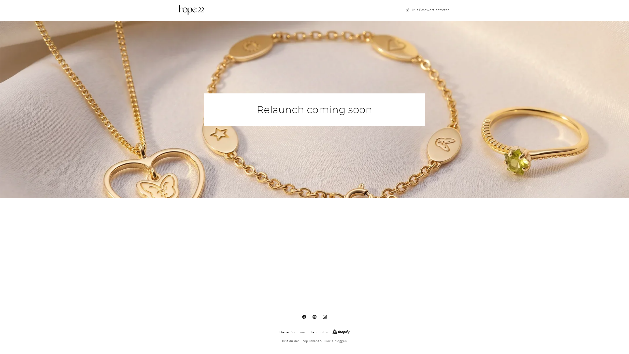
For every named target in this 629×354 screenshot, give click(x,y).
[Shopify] (341, 332)
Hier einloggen (335, 341)
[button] (427, 10)
